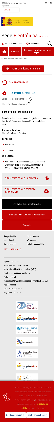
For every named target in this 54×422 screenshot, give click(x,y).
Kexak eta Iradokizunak (13, 288)
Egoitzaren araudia (11, 261)
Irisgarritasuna (33, 236)
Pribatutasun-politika (35, 244)
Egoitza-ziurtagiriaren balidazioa (17, 273)
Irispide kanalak (10, 285)
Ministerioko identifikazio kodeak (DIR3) (20, 269)
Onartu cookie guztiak (15, 415)
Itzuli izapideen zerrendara (26, 68)
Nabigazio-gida (10, 236)
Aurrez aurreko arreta (14, 44)
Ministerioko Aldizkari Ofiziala (16, 265)
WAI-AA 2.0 (16, 249)
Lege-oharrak (9, 240)
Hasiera (4, 59)
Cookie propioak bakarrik (38, 415)
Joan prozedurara (18, 82)
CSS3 (6, 249)
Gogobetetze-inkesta (12, 292)
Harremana (34, 44)
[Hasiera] (4, 51)
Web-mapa (31, 240)
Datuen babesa (10, 244)
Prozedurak (12, 59)
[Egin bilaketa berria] (50, 43)
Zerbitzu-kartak (10, 277)
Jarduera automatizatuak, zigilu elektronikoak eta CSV (26, 281)
